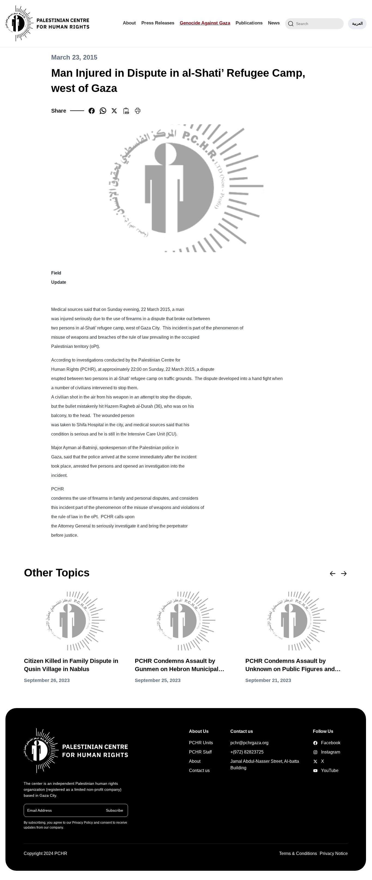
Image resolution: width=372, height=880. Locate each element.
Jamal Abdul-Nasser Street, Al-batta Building (264, 764)
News (274, 23)
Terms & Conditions (298, 853)
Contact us (199, 770)
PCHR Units (201, 742)
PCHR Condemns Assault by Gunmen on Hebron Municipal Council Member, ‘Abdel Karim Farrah (178, 665)
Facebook (321, 742)
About (129, 23)
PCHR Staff (200, 752)
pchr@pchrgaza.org (249, 742)
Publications (249, 23)
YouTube (321, 770)
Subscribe (114, 810)
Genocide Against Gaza (205, 23)
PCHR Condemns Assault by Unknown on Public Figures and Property (290, 665)
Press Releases (157, 23)
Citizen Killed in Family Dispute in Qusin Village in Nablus (71, 664)
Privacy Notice (334, 853)
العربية (357, 23)
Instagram (321, 752)
